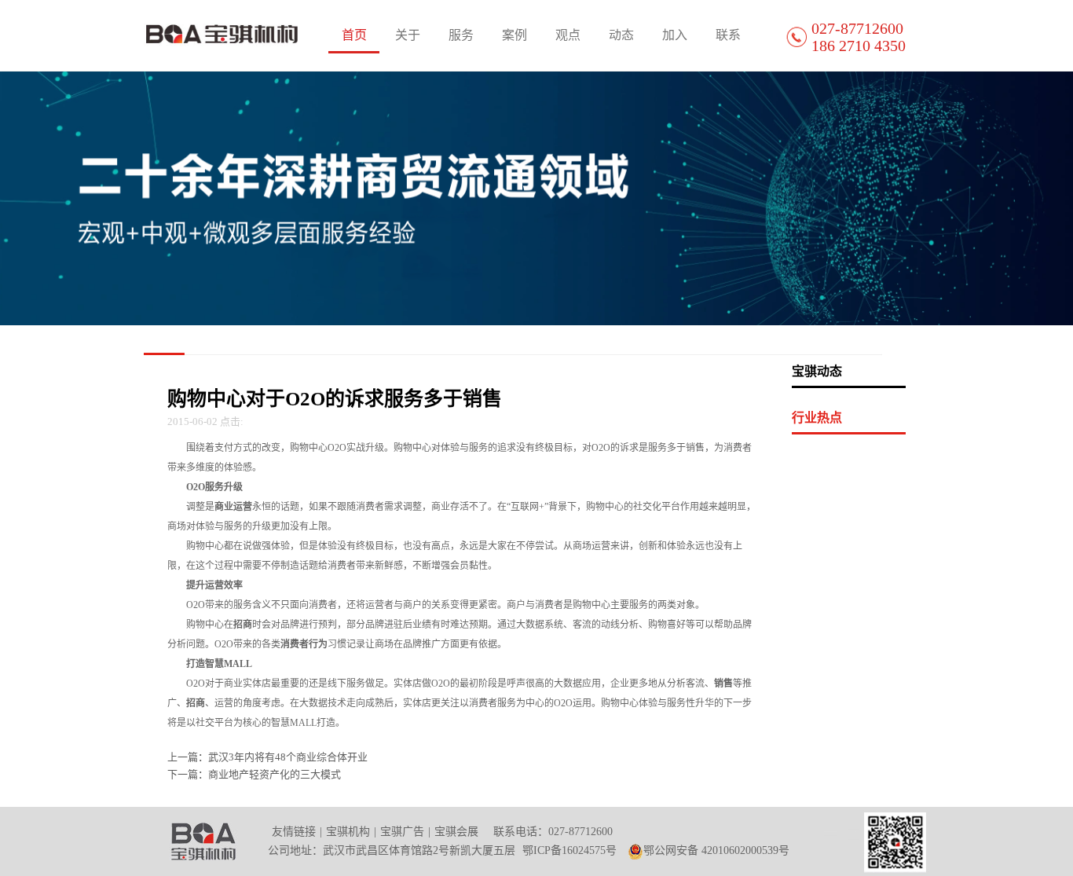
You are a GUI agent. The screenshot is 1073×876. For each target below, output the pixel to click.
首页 (354, 35)
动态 (621, 35)
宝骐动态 (817, 371)
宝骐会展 (456, 832)
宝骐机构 (348, 832)
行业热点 (817, 417)
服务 (461, 35)
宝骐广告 (402, 832)
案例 (514, 35)
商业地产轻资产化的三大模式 (274, 774)
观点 (567, 35)
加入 (674, 35)
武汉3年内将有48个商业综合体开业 (288, 757)
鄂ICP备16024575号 (569, 850)
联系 (728, 35)
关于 (407, 35)
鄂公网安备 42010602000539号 (716, 850)
